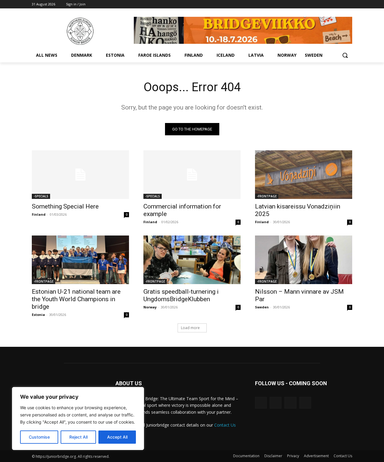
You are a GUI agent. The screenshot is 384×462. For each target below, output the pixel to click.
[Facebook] (332, 4)
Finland (39, 214)
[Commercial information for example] (192, 174)
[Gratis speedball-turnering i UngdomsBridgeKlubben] (192, 260)
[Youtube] (348, 4)
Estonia (38, 314)
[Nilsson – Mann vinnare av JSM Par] (303, 260)
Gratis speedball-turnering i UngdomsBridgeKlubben (181, 295)
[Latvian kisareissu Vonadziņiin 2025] (303, 174)
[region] (78, 418)
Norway (150, 307)
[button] (345, 55)
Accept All (117, 437)
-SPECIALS (41, 196)
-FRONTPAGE (267, 196)
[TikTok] (275, 403)
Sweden (262, 307)
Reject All (78, 437)
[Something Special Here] (80, 174)
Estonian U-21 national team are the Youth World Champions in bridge (76, 299)
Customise (39, 437)
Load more (190, 327)
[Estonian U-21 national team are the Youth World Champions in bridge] (80, 260)
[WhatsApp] (340, 4)
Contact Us (225, 425)
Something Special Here (65, 206)
